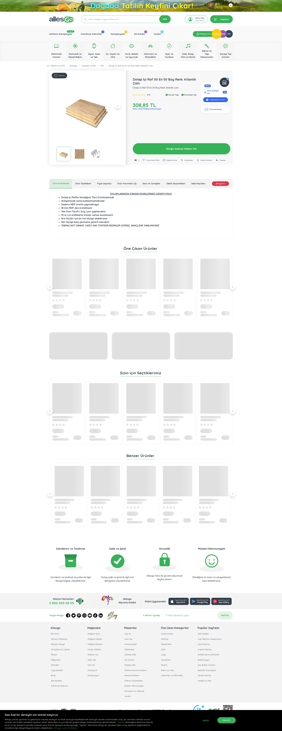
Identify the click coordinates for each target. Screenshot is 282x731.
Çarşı (216, 34)
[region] (141, 720)
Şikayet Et (220, 183)
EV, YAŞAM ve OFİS (56, 65)
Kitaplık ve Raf (89, 65)
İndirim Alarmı (206, 160)
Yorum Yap (173, 95)
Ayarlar (205, 720)
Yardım (157, 34)
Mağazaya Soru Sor (217, 100)
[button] (87, 108)
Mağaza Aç (205, 34)
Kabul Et (226, 720)
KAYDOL (225, 615)
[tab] (60, 183)
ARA (165, 19)
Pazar (222, 34)
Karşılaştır (188, 160)
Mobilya (73, 65)
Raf (102, 65)
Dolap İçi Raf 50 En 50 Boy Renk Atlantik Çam (131, 65)
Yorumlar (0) (189, 95)
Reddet (121, 722)
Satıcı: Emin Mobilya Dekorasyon (147, 109)
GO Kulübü (139, 34)
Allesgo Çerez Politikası (65, 728)
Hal (229, 34)
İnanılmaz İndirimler (91, 34)
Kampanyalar (118, 34)
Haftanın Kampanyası (60, 34)
